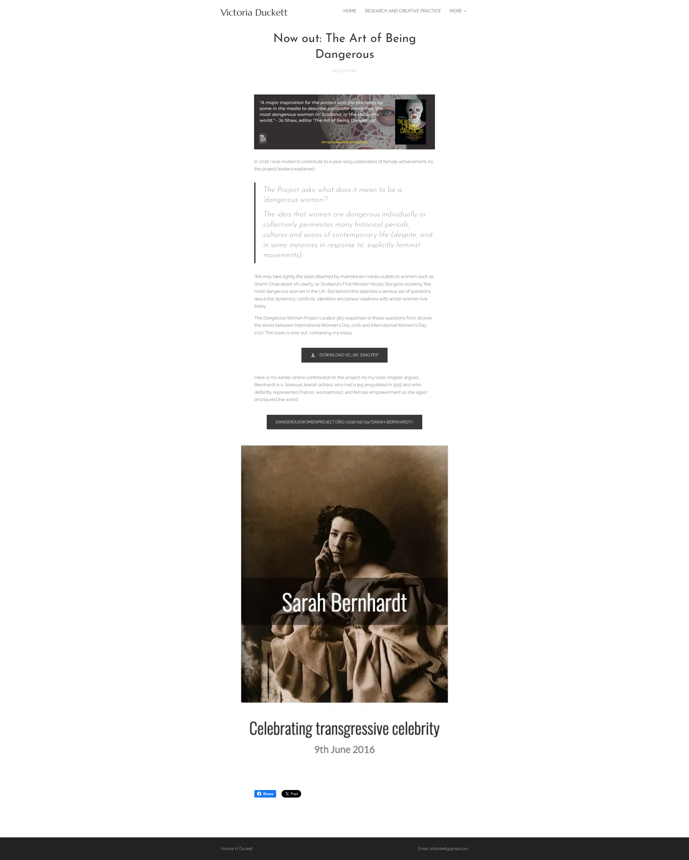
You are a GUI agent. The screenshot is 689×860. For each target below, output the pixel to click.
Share (268, 794)
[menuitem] (351, 11)
